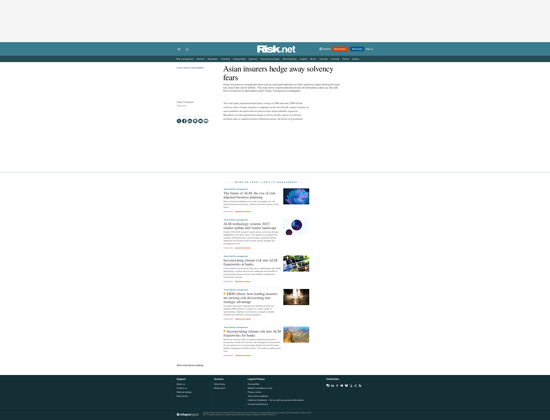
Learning (335, 59)
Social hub (355, 385)
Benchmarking (290, 59)
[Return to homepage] (276, 52)
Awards (355, 59)
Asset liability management (190, 68)
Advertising (219, 384)
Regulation (213, 59)
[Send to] (200, 121)
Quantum (253, 59)
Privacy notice (254, 392)
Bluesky (346, 385)
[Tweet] (179, 121)
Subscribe (357, 49)
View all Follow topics (328, 385)
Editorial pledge (184, 392)
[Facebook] (184, 121)
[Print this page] (206, 121)
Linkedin (332, 385)
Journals (323, 59)
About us (181, 384)
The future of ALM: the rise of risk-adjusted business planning (249, 195)
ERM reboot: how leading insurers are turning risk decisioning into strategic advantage (250, 298)
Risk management (185, 59)
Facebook (337, 385)
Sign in (369, 49)
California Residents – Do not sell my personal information (276, 400)
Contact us (182, 388)
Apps (351, 385)
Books (313, 59)
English (327, 49)
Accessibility (253, 384)
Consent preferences (258, 404)
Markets (201, 59)
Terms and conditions (258, 396)
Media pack (219, 388)
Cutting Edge (239, 59)
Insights (303, 59)
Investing (225, 59)
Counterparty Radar (270, 59)
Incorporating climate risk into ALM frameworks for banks (252, 333)
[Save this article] (195, 121)
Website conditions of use (260, 388)
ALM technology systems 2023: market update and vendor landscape (249, 226)
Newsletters (340, 49)
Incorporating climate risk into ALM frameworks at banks (250, 262)
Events (345, 59)
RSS (360, 385)
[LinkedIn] (189, 121)
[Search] (187, 49)
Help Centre (182, 396)
